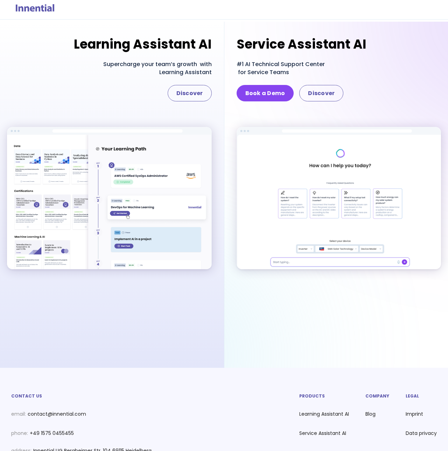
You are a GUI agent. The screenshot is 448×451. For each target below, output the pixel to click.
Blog (370, 413)
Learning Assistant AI (324, 413)
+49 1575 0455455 (52, 433)
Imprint (414, 413)
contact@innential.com (57, 413)
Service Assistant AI (322, 433)
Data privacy (421, 433)
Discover (189, 93)
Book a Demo (265, 93)
